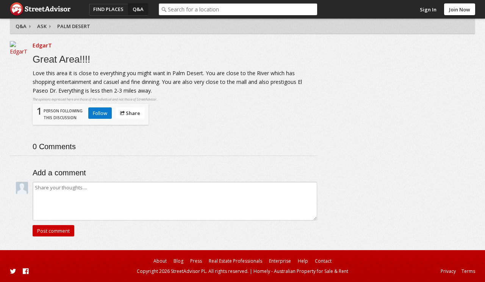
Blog (178, 261)
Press (196, 261)
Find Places (108, 9)
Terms (468, 271)
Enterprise (280, 261)
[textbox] (242, 9)
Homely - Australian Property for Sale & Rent (300, 271)
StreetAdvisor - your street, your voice (40, 9)
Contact (323, 261)
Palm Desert (73, 26)
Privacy (448, 271)
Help (303, 261)
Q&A (138, 9)
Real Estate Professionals (235, 261)
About (160, 261)
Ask (42, 26)
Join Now (459, 9)
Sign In (428, 9)
